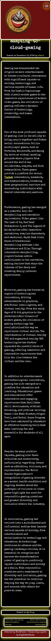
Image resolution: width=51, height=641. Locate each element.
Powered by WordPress (15, 632)
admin (41, 56)
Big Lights (41, 632)
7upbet (8, 177)
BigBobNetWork (26, 635)
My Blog (30, 612)
